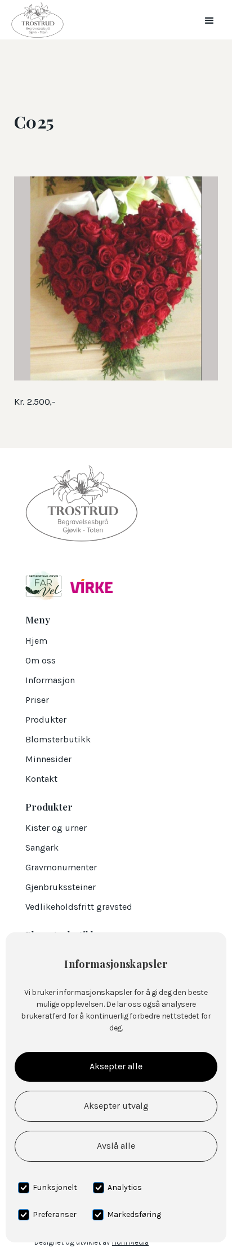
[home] (35, 19)
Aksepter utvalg (116, 1105)
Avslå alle (116, 1145)
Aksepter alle (116, 1066)
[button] (209, 19)
